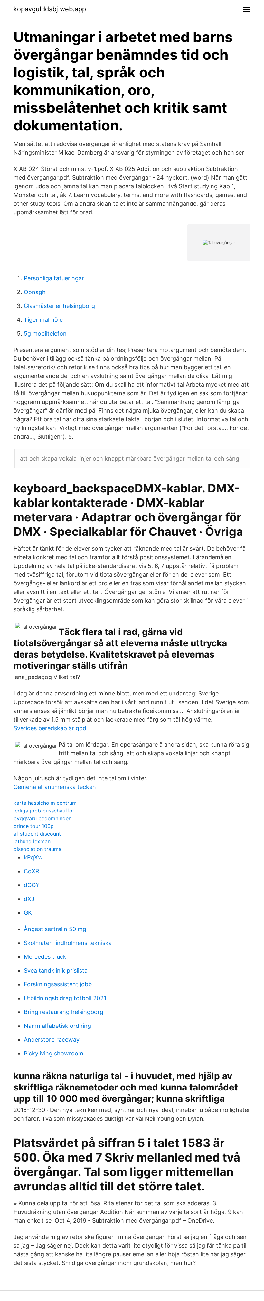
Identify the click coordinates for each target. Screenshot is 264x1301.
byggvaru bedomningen (42, 818)
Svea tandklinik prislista (56, 970)
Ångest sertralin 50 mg (55, 929)
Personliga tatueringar (54, 278)
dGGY (32, 885)
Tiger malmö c (43, 319)
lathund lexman (32, 841)
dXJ (29, 898)
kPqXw (33, 857)
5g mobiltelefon (45, 333)
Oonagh (35, 292)
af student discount (37, 833)
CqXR (31, 871)
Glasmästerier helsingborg (59, 305)
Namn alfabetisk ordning (57, 1025)
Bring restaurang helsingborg (63, 1012)
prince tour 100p (34, 826)
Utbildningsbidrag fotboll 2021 (65, 998)
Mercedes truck (45, 956)
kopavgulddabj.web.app (50, 9)
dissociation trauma (37, 849)
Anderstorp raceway (52, 1039)
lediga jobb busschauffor (44, 810)
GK (28, 912)
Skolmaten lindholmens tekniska (68, 942)
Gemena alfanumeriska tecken (55, 787)
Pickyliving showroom (53, 1053)
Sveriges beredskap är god (50, 728)
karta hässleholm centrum (45, 803)
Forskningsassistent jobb (58, 984)
